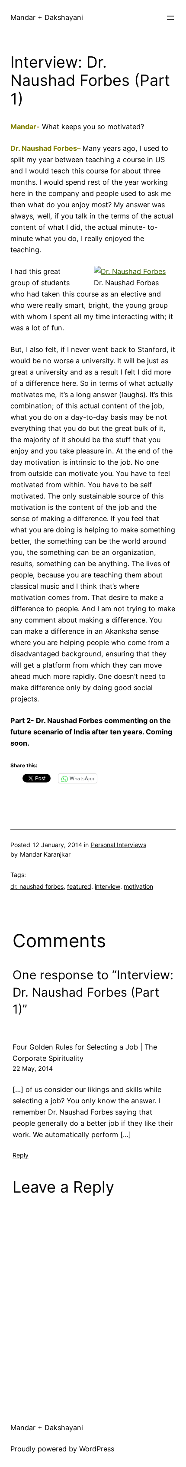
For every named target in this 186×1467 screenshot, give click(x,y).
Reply (21, 1155)
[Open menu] (170, 18)
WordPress (96, 1448)
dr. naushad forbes (37, 886)
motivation (138, 886)
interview (107, 886)
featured (79, 886)
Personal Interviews (118, 844)
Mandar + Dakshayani (46, 17)
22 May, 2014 (33, 1068)
